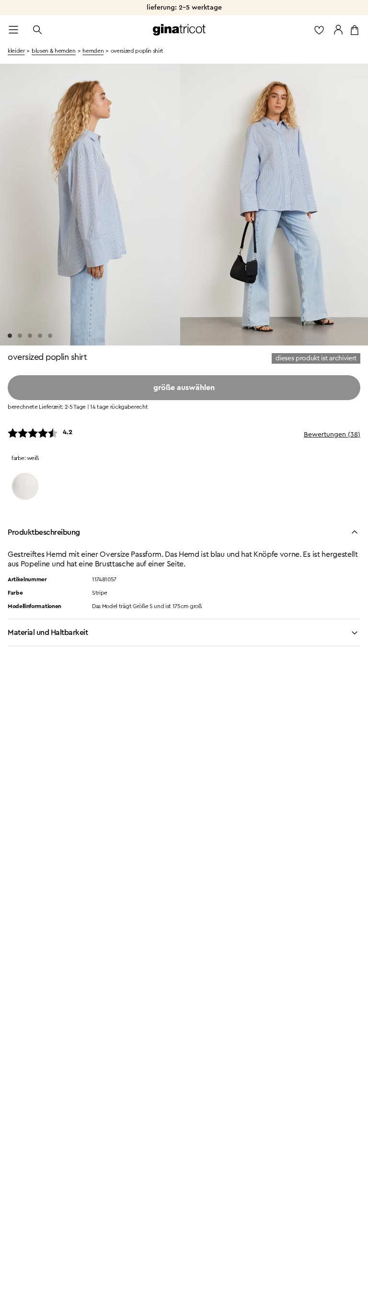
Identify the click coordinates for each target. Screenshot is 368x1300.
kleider (16, 51)
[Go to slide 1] (10, 336)
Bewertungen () (332, 434)
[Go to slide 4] (40, 336)
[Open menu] (13, 29)
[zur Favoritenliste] (319, 29)
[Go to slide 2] (20, 336)
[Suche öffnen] (37, 29)
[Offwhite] (25, 486)
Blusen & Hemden (54, 51)
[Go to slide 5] (50, 336)
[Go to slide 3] (30, 336)
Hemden (93, 51)
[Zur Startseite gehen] (179, 29)
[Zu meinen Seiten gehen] (338, 29)
